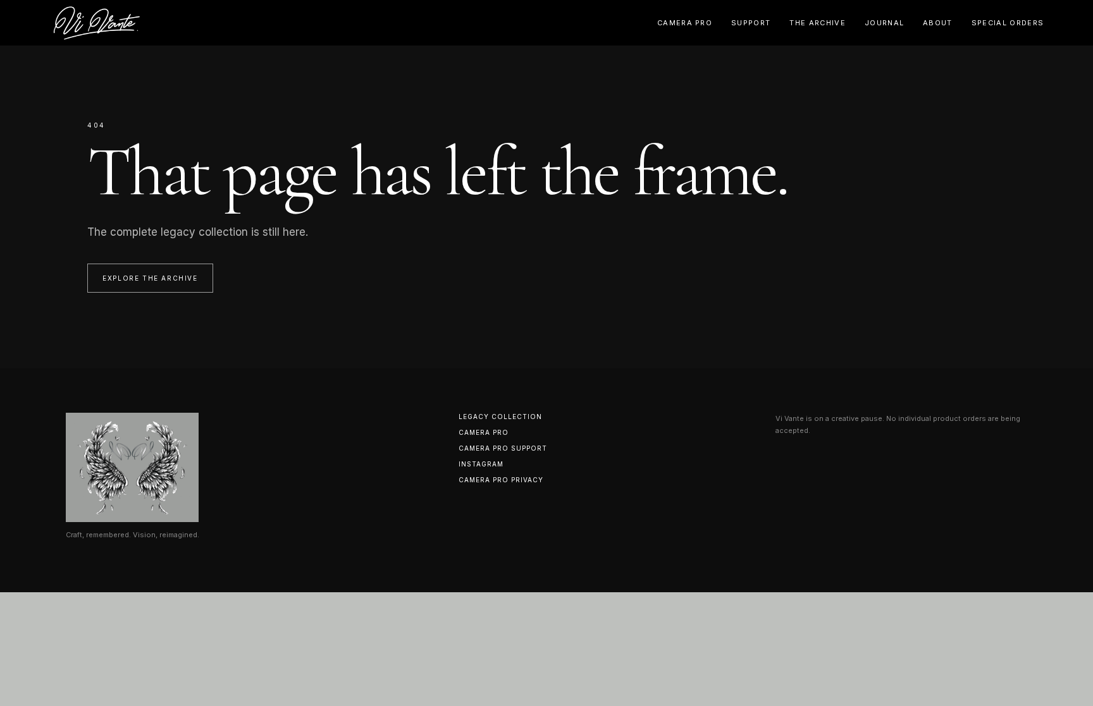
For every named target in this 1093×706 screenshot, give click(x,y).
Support (750, 22)
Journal (884, 22)
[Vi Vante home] (96, 23)
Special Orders (1008, 22)
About (938, 22)
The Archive (817, 22)
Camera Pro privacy (501, 480)
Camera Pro (684, 22)
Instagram (481, 464)
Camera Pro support (503, 448)
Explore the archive (149, 278)
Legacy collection (500, 416)
